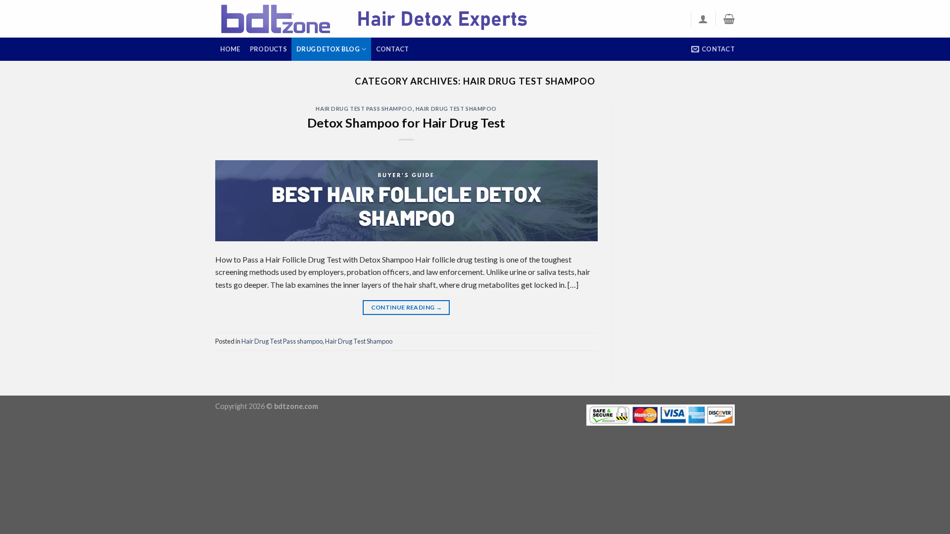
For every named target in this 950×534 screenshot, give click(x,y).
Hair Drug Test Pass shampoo (364, 108)
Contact (392, 49)
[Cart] (729, 19)
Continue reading (406, 307)
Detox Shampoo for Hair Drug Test (406, 122)
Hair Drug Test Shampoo (456, 108)
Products (268, 49)
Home (230, 49)
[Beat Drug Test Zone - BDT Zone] (388, 19)
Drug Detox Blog (328, 49)
